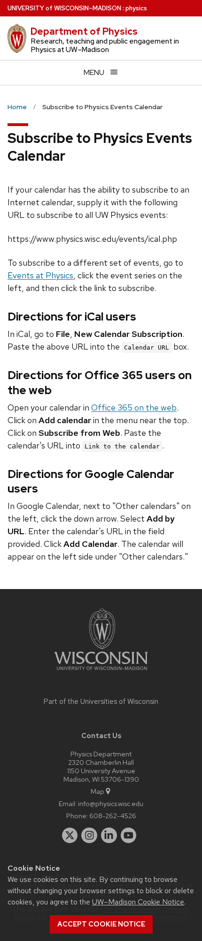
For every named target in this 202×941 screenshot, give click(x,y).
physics (136, 8)
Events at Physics (40, 275)
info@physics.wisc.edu (110, 803)
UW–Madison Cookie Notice (138, 902)
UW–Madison (64, 8)
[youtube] (129, 836)
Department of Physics (84, 31)
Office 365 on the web (134, 407)
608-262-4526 (112, 815)
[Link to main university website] (101, 672)
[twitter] (70, 836)
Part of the (101, 701)
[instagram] (89, 836)
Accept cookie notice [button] (101, 924)
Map (97, 791)
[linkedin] (109, 836)
